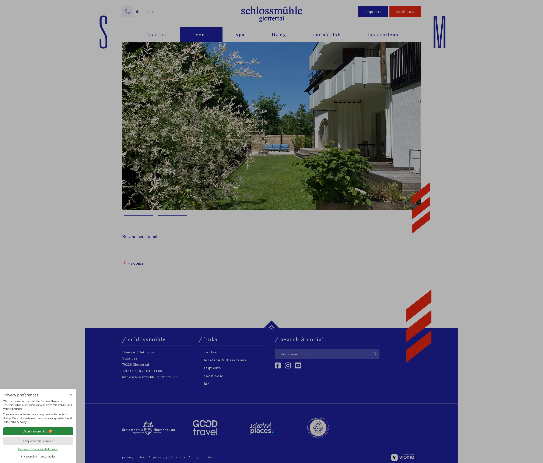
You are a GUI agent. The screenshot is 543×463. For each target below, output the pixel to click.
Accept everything (35, 431)
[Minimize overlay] (70, 394)
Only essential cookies (38, 441)
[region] (38, 411)
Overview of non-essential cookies (38, 449)
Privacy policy (29, 456)
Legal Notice (48, 456)
